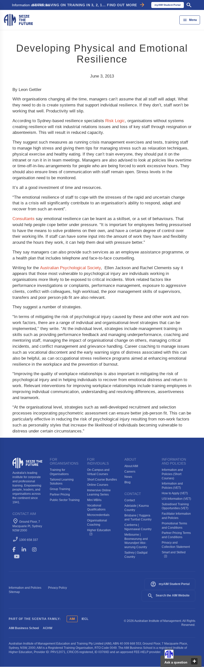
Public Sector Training (65, 500)
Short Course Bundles (102, 479)
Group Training (60, 489)
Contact (129, 500)
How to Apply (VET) (175, 493)
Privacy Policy (57, 587)
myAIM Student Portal (170, 584)
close (194, 661)
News (128, 477)
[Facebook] (16, 549)
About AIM (131, 466)
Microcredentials (98, 515)
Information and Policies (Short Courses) (172, 474)
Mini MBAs (94, 500)
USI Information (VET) (176, 498)
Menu (190, 20)
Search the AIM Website (168, 595)
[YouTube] (20, 556)
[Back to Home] (18, 19)
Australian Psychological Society (70, 267)
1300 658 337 (28, 540)
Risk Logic (115, 120)
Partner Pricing (60, 494)
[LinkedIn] (26, 549)
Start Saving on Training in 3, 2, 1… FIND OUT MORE (88, 4)
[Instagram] (36, 549)
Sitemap (14, 592)
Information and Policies (31, 5)
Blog (127, 482)
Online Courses (97, 485)
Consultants (23, 218)
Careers (129, 471)
